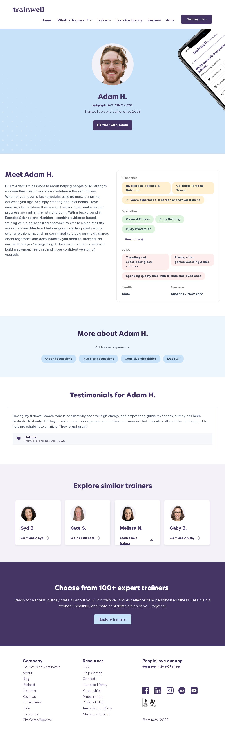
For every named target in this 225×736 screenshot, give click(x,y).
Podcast (29, 684)
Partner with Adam (112, 125)
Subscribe (191, 679)
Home (46, 20)
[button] (74, 20)
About (27, 673)
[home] (29, 7)
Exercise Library (129, 20)
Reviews (154, 20)
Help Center (92, 673)
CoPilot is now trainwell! (41, 667)
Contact (89, 678)
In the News (32, 702)
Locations (30, 714)
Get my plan (197, 19)
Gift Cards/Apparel (37, 719)
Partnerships (92, 690)
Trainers (104, 20)
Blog (26, 678)
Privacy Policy (93, 702)
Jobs (170, 20)
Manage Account (96, 714)
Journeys (30, 690)
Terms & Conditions (98, 708)
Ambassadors (93, 696)
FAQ (86, 667)
